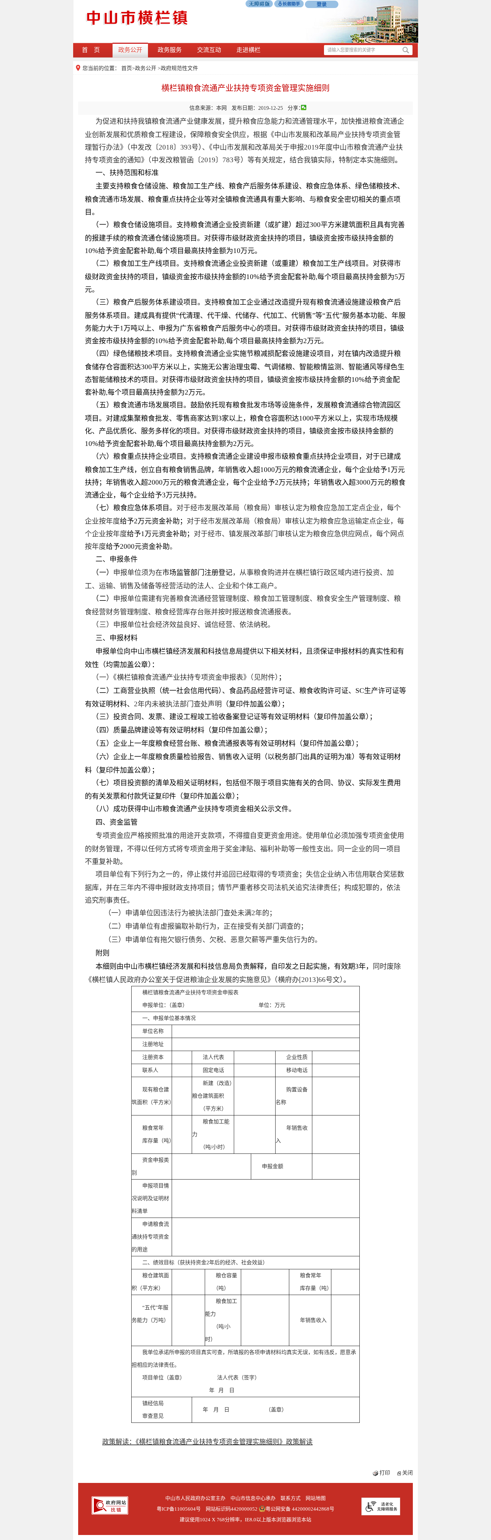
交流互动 (209, 50)
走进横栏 (248, 50)
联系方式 (291, 1498)
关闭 (407, 1473)
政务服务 (170, 50)
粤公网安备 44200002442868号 (300, 1509)
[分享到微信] (304, 107)
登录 (322, 4)
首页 (126, 68)
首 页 (91, 50)
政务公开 (130, 50)
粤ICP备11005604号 (179, 1509)
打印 (384, 1473)
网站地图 (316, 1498)
